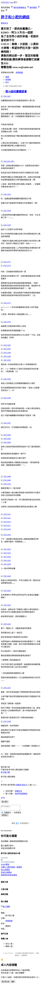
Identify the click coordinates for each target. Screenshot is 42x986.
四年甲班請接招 (21, 794)
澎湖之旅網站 (6, 872)
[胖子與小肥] (2, 860)
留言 (24, 785)
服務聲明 (24, 955)
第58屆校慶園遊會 (16, 91)
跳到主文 (4, 23)
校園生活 (18, 791)
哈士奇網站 (5, 870)
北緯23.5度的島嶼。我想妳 (11, 867)
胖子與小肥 (4, 858)
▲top (3, 797)
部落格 (8, 79)
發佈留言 (5, 815)
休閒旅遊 (19, 72)
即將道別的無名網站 (9, 875)
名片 (7, 82)
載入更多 (5, 802)
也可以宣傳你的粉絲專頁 (7, 862)
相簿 (7, 77)
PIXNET (10, 953)
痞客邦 (19, 785)
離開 (12, 981)
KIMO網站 (5, 864)
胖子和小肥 (5, 772)
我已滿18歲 (5, 981)
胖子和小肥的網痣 (15, 17)
